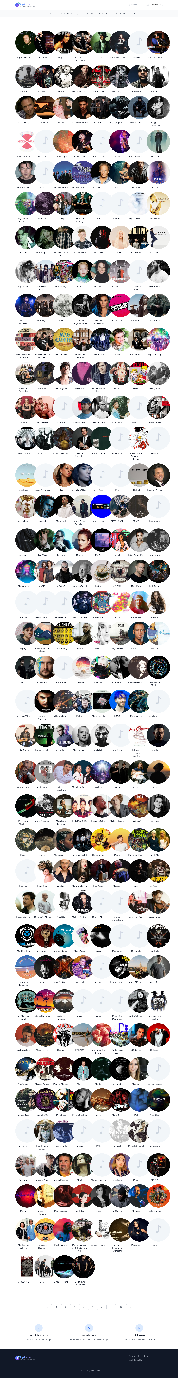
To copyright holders (138, 1356)
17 (121, 1307)
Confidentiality (135, 1360)
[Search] (147, 4)
